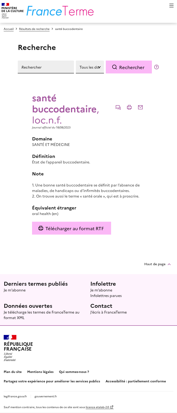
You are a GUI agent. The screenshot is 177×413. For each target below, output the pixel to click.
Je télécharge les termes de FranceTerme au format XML (42, 314)
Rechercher (132, 67)
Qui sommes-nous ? (74, 371)
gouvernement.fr (46, 396)
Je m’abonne (15, 289)
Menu (171, 5)
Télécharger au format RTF (74, 228)
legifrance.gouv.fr (15, 396)
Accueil (9, 29)
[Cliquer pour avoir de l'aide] (156, 67)
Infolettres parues (106, 295)
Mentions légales (40, 371)
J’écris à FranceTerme (108, 311)
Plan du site (13, 371)
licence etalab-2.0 (97, 407)
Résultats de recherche (34, 29)
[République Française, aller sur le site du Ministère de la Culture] (12, 11)
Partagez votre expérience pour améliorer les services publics (52, 381)
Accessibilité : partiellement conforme (136, 381)
